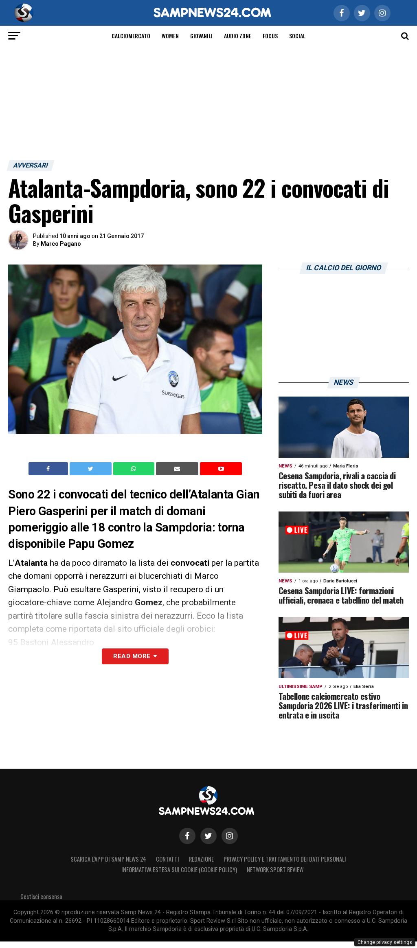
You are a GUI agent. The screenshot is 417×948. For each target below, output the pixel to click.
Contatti (167, 859)
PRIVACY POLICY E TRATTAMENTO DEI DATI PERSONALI (285, 859)
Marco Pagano (61, 243)
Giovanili (201, 35)
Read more (131, 656)
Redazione (201, 859)
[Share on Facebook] (49, 468)
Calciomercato (131, 35)
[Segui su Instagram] (230, 836)
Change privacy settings (385, 942)
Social (297, 35)
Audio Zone (237, 35)
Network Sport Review (275, 869)
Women (170, 35)
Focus (270, 35)
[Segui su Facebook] (187, 836)
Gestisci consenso (41, 896)
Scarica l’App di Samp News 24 (108, 859)
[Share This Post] (134, 468)
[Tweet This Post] (91, 468)
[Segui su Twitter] (208, 836)
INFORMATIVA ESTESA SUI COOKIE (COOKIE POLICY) (179, 869)
